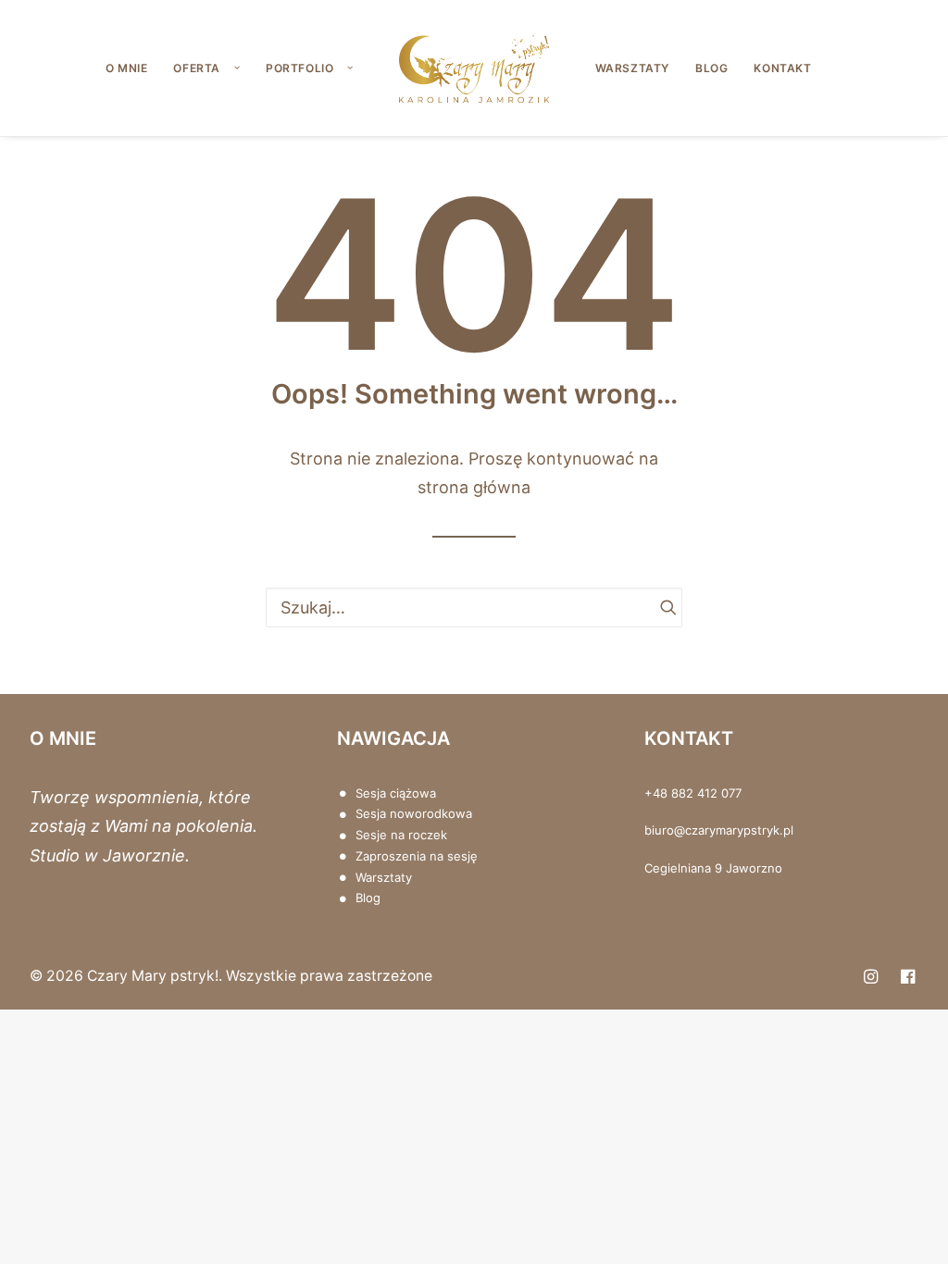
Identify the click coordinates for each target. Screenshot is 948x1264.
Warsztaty (384, 877)
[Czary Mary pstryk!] (473, 68)
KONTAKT (782, 68)
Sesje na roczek (401, 834)
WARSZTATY (632, 68)
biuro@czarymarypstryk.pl (718, 830)
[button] (660, 607)
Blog (368, 897)
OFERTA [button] (196, 68)
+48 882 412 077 (693, 793)
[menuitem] (127, 68)
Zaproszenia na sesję (417, 856)
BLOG (711, 68)
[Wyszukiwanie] (474, 607)
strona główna (474, 487)
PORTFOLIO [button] (299, 68)
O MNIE (127, 68)
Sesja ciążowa (396, 793)
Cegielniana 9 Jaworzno (713, 868)
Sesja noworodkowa (414, 813)
